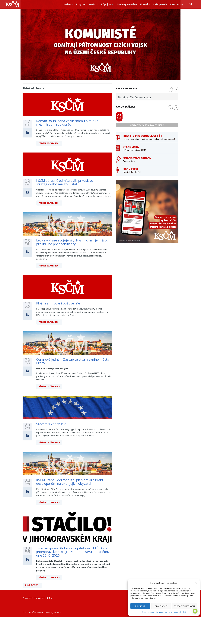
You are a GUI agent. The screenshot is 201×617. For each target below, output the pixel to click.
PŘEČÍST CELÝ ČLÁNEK (48, 143)
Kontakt (145, 4)
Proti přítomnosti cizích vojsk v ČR (72, 7)
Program (81, 4)
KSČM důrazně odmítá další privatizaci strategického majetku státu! (65, 182)
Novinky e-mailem (127, 4)
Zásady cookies (148, 612)
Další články (31, 585)
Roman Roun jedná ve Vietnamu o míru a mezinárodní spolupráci (67, 122)
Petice (67, 4)
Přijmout (140, 606)
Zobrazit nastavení (184, 606)
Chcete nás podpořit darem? (98, 7)
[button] (195, 583)
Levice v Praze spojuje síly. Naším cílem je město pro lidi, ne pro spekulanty (72, 242)
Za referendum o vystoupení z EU (72, 7)
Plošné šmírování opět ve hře (58, 303)
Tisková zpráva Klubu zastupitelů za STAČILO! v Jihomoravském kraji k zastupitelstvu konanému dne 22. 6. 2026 (72, 552)
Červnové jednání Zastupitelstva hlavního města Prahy (72, 361)
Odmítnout (161, 606)
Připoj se (106, 4)
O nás (92, 4)
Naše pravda (160, 4)
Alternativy (176, 4)
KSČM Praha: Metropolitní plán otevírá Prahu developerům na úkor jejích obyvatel (70, 482)
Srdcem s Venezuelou (52, 423)
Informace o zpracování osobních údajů (170, 612)
